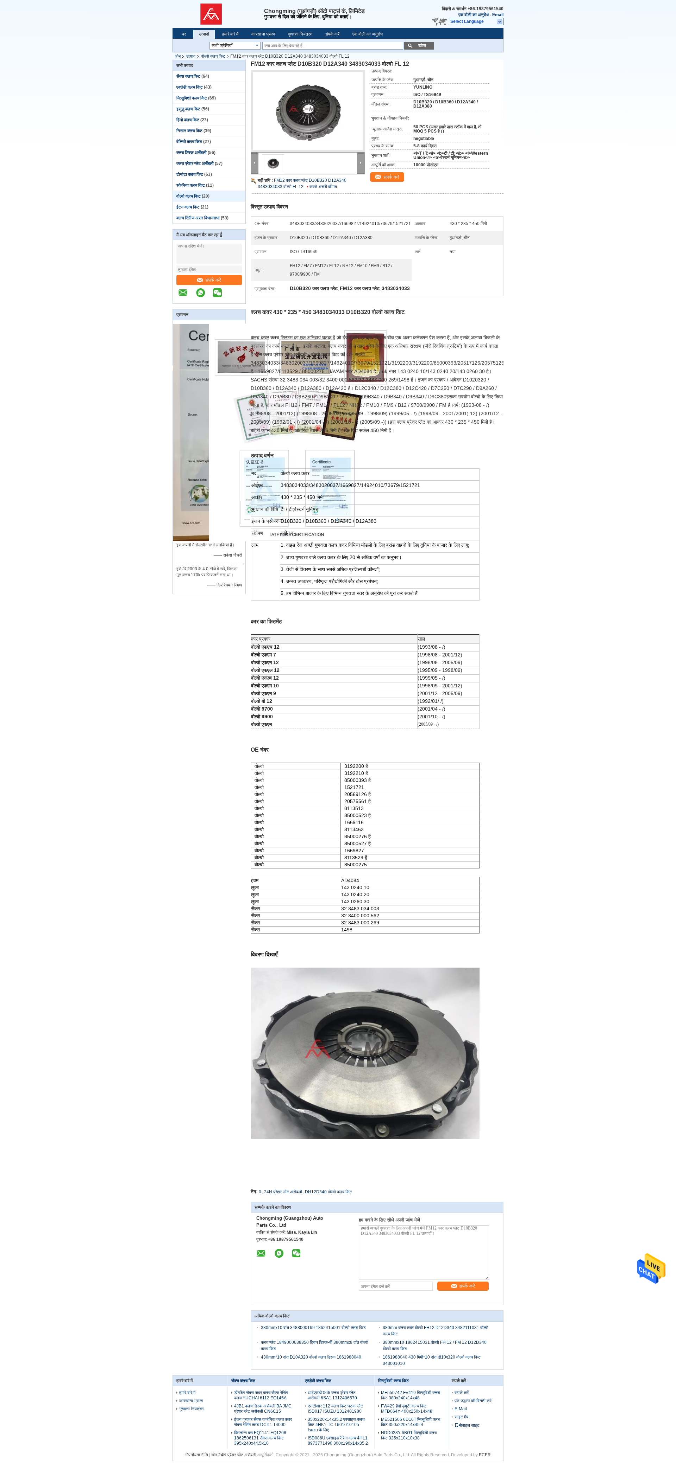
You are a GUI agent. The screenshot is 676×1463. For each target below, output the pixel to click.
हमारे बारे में (230, 34)
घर (184, 34)
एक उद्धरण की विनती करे (473, 1400)
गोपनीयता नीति (196, 1454)
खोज (422, 45)
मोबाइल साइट (469, 1425)
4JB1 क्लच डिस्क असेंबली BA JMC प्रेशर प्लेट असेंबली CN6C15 (263, 1409)
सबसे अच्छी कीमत (323, 186)
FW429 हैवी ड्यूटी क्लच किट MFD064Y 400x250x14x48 (406, 1409)
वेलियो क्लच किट (189, 141)
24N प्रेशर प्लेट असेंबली (283, 1191)
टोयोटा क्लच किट (189, 174)
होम (178, 56)
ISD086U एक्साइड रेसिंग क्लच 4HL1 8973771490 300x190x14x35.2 (338, 1441)
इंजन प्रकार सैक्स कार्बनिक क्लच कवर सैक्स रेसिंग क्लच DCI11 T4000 (263, 1422)
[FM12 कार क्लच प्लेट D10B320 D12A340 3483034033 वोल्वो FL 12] (308, 111)
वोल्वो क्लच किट (213, 56)
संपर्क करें (332, 34)
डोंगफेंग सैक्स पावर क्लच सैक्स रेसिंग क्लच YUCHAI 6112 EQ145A (261, 1395)
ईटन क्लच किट (188, 207)
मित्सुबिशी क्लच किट (191, 98)
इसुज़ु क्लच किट (188, 109)
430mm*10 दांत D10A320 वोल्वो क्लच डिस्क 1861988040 (311, 1357)
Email (497, 14)
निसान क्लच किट (189, 130)
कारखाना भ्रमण (263, 34)
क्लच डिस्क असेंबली (191, 152)
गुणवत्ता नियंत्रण (300, 34)
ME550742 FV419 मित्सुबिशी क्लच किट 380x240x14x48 (410, 1395)
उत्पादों (204, 34)
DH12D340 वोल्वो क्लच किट (328, 1191)
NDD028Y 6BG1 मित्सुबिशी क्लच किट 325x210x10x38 (409, 1435)
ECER (485, 1454)
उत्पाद (190, 56)
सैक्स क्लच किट (188, 76)
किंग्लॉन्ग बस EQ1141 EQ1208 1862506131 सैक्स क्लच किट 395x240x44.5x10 (260, 1438)
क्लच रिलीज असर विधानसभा (198, 218)
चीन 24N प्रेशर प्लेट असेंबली (233, 1454)
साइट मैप (461, 1416)
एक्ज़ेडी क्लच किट (189, 87)
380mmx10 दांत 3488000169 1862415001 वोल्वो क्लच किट (313, 1327)
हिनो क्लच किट (187, 119)
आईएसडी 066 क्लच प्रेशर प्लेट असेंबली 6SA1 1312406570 (332, 1395)
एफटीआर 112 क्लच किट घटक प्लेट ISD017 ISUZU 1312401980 (335, 1409)
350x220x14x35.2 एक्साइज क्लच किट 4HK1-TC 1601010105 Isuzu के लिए (336, 1424)
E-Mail (461, 1408)
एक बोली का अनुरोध (473, 14)
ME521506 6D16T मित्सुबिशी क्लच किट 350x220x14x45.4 (410, 1422)
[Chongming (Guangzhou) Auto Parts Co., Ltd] (218, 14)
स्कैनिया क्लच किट (190, 185)
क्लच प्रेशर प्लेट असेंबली (195, 163)
